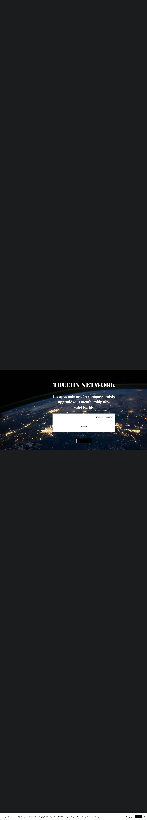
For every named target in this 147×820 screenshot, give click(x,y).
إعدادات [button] (119, 816)
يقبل (138, 816)
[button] (123, 379)
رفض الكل (129, 816)
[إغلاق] (144, 816)
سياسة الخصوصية (8, 816)
